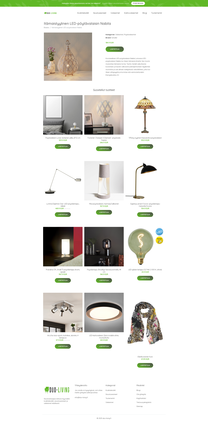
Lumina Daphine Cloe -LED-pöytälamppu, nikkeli (62, 205)
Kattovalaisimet (131, 13)
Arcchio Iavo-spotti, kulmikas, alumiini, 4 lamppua (62, 336)
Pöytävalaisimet (130, 35)
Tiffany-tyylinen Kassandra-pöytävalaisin (145, 138)
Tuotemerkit (156, 13)
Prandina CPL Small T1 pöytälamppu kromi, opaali (63, 271)
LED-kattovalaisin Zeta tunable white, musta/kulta (104, 336)
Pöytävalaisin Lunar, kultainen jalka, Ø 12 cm (63, 138)
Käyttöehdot (141, 398)
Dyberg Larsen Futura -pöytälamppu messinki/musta (145, 205)
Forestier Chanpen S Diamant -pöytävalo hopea (104, 139)
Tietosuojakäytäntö (143, 402)
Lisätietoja (114, 49)
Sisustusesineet (99, 13)
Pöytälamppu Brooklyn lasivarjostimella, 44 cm (104, 271)
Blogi (144, 13)
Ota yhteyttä (141, 394)
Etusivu (46, 27)
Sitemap (139, 406)
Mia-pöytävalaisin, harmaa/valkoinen (104, 204)
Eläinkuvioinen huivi (145, 357)
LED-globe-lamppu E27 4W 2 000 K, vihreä (145, 270)
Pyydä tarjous (138, 3)
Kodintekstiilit (83, 13)
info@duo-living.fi (81, 397)
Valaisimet (115, 13)
